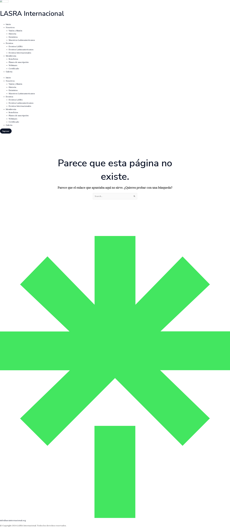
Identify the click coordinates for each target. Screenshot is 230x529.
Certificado (14, 68)
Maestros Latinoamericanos (22, 40)
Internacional (32, 13)
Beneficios (13, 59)
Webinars (13, 65)
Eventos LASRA (16, 46)
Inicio (8, 24)
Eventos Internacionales (20, 53)
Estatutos (13, 37)
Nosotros (10, 27)
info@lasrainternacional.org (13, 520)
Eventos (9, 43)
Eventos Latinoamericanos (21, 49)
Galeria (9, 71)
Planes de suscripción (19, 62)
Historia (12, 34)
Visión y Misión (15, 30)
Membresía (11, 56)
